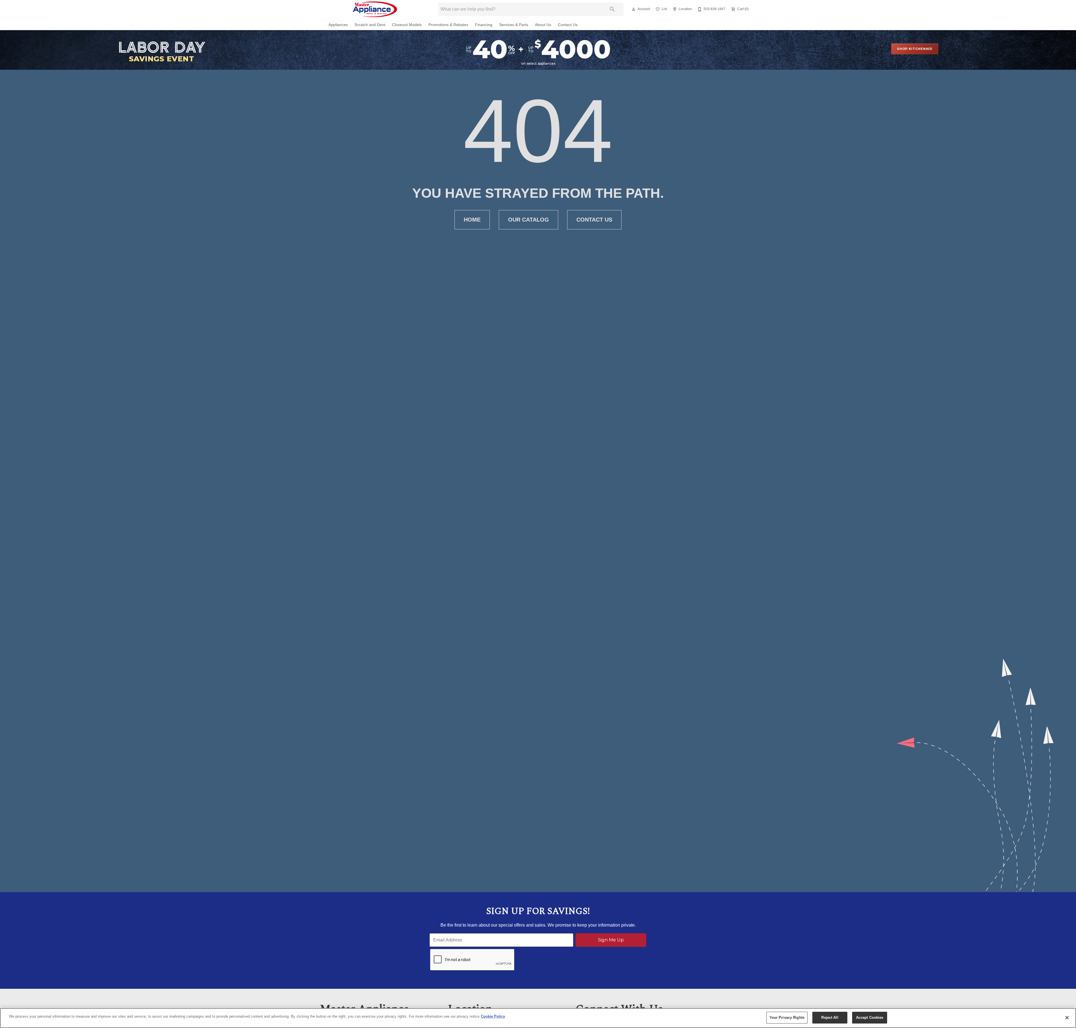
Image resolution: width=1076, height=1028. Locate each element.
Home (472, 220)
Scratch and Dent (369, 25)
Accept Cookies (869, 1017)
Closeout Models (407, 25)
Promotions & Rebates (448, 25)
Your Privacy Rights (786, 1017)
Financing (483, 25)
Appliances (338, 25)
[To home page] (375, 9)
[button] (633, 9)
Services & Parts (513, 25)
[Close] (1067, 1017)
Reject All (829, 1017)
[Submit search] (612, 9)
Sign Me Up (611, 940)
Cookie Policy (493, 1016)
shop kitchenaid (914, 49)
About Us (543, 25)
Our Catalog (528, 220)
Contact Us (568, 25)
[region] (538, 1018)
